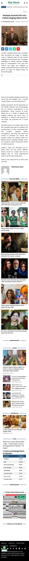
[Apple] (25, 548)
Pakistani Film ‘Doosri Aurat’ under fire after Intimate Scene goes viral (13, 204)
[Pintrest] (16, 548)
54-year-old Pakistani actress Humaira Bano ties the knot (14, 332)
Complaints (4, 545)
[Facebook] (2, 48)
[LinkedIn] (6, 48)
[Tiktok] (13, 548)
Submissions (13, 545)
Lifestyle (25, 11)
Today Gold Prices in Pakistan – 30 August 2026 (14, 430)
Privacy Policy (20, 543)
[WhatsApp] (14, 48)
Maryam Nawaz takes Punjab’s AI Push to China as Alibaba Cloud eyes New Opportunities (13, 369)
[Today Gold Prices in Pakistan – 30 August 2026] (14, 422)
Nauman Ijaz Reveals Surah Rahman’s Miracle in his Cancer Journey (13, 255)
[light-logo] (14, 3)
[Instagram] (10, 548)
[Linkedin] (19, 548)
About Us (4, 543)
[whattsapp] (4, 547)
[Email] (18, 48)
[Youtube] (7, 548)
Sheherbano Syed (8, 21)
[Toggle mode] (24, 3)
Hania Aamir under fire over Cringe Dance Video (12, 229)
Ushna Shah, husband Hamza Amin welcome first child (12, 306)
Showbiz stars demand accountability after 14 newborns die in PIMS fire (13, 281)
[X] (10, 48)
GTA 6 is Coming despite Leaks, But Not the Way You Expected (19, 378)
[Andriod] (22, 548)
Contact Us (11, 543)
